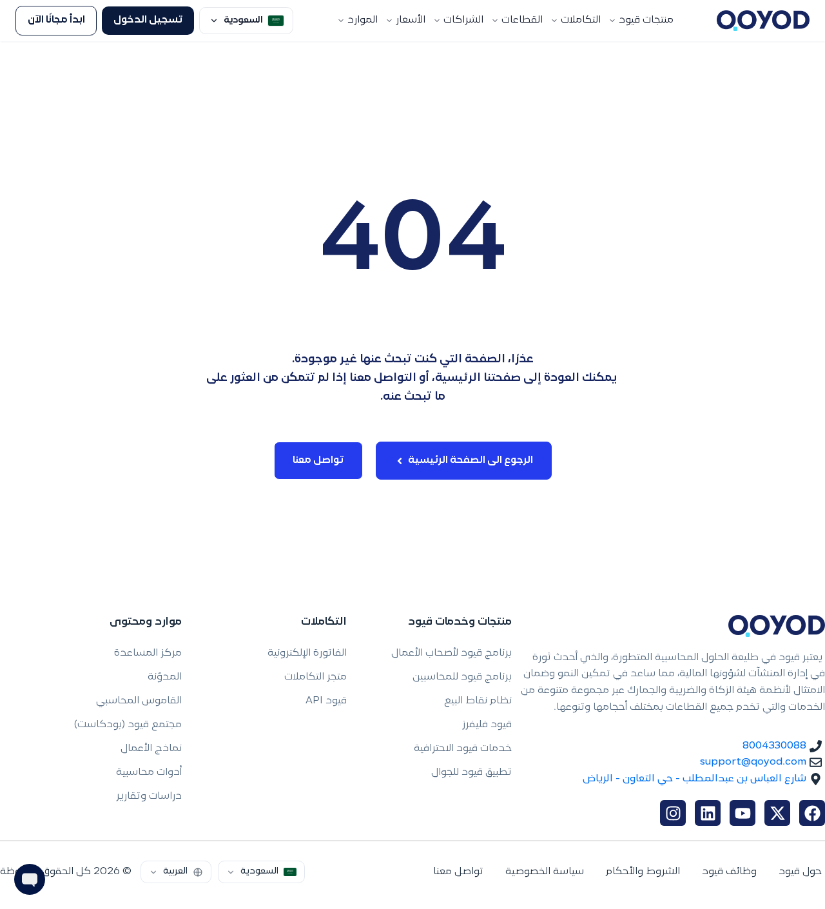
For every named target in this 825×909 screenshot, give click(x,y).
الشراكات (463, 20)
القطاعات (522, 20)
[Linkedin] (708, 813)
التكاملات (581, 20)
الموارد (362, 20)
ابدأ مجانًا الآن (56, 20)
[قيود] (763, 20)
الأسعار (410, 20)
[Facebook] (812, 813)
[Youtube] (742, 813)
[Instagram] (673, 813)
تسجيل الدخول (148, 20)
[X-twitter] (777, 813)
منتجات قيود (646, 20)
